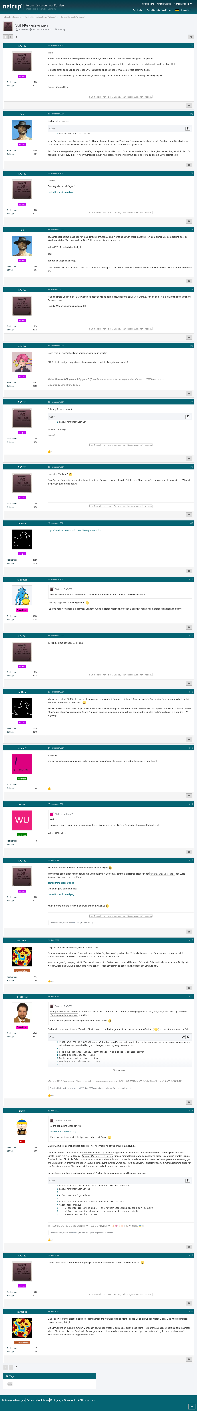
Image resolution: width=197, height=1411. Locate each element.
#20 (191, 1311)
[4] (54, 1055)
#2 (191, 113)
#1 (191, 45)
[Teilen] (191, 37)
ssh (10, 1384)
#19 (191, 1255)
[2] (54, 1048)
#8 (191, 466)
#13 (191, 747)
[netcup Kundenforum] (33, 7)
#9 (191, 523)
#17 (191, 996)
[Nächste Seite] (16, 36)
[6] (54, 1061)
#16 (191, 940)
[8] (54, 1208)
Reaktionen (11, 82)
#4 (191, 229)
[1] (54, 133)
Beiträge (10, 85)
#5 (191, 289)
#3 (191, 173)
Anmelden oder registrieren (159, 9)
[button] (183, 10)
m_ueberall (76, 1088)
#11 (191, 635)
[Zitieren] (189, 105)
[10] (54, 1214)
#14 (191, 804)
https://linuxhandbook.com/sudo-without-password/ (73, 530)
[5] (54, 1058)
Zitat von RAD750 (63, 589)
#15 (191, 860)
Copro (75, 1232)
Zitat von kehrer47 (63, 814)
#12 (191, 691)
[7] (54, 1064)
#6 (191, 345)
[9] (54, 1211)
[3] (54, 1052)
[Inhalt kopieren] (187, 129)
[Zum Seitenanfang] (191, 1406)
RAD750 (23, 29)
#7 (191, 401)
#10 (191, 579)
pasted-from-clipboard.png (61, 192)
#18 (191, 1110)
